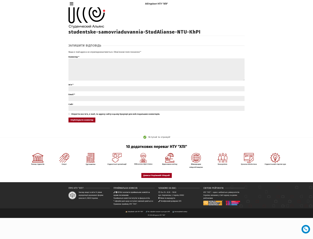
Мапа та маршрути (167, 198)
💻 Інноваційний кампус (179, 211)
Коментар (73, 57)
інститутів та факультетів (139, 198)
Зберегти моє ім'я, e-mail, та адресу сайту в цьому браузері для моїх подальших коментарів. (115, 114)
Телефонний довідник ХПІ (171, 201)
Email (71, 94)
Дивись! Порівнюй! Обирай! (156, 175)
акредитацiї (83, 195)
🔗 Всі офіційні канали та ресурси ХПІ (158, 211)
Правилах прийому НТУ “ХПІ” (125, 204)
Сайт (70, 104)
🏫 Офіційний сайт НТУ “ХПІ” (134, 211)
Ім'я (70, 85)
